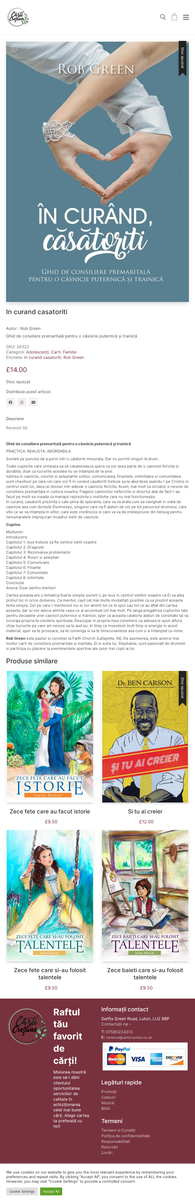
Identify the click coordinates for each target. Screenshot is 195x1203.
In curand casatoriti (42, 357)
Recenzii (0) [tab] (16, 427)
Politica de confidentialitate (125, 1135)
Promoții (109, 1091)
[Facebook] (10, 402)
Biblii (105, 1108)
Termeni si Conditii (118, 1130)
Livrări (106, 1152)
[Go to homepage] (18, 17)
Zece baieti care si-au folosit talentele (145, 974)
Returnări (109, 1147)
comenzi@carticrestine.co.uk (129, 1037)
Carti (56, 352)
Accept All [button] (51, 1191)
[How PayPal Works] (145, 1056)
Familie (69, 352)
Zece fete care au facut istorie (50, 811)
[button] (186, 17)
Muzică (107, 1102)
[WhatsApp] (22, 402)
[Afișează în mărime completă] (14, 49)
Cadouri (108, 1097)
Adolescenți (37, 352)
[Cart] (174, 17)
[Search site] (163, 17)
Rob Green (73, 357)
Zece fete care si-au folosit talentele (50, 974)
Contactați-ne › (116, 1023)
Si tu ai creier (145, 811)
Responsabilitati (115, 1141)
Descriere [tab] (15, 418)
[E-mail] (33, 402)
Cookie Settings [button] (22, 1191)
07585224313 (119, 1031)
